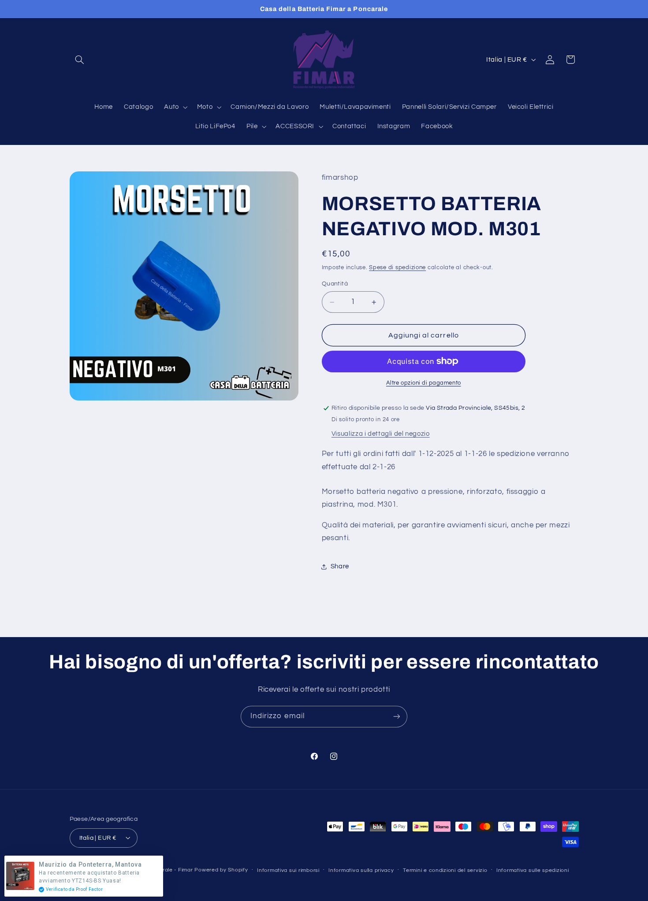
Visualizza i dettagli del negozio (380, 433)
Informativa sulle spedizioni (532, 870)
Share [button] (340, 567)
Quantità (335, 284)
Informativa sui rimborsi (288, 870)
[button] (80, 59)
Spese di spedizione (397, 268)
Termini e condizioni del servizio (445, 870)
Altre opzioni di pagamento (423, 383)
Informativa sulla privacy (361, 870)
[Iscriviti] (397, 716)
